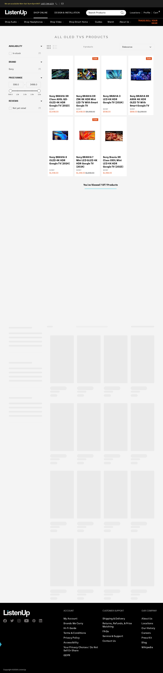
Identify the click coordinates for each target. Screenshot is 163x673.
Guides (98, 22)
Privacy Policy (72, 637)
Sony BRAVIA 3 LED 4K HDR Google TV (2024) (113, 99)
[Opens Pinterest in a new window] (34, 620)
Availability (15, 46)
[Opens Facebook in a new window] (6, 621)
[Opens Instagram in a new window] (20, 620)
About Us (124, 22)
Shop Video (56, 22)
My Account (70, 618)
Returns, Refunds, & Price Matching (117, 625)
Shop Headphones (33, 22)
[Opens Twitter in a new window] (13, 620)
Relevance (127, 47)
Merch (111, 22)
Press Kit (147, 637)
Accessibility (71, 642)
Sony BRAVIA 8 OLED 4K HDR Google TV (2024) (59, 160)
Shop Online (41, 12)
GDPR (67, 655)
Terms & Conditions (75, 633)
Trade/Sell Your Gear (147, 22)
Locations (135, 12)
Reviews (13, 101)
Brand (12, 62)
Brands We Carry (73, 623)
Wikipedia (147, 647)
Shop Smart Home (78, 22)
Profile (147, 12)
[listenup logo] (16, 12)
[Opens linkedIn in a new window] (42, 620)
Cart (155, 12)
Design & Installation (67, 12)
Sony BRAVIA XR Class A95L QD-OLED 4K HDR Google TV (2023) (59, 101)
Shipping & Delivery (114, 618)
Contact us (62, 3)
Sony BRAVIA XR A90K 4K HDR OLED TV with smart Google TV (139, 101)
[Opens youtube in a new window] (27, 620)
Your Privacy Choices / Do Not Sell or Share (81, 649)
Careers (146, 633)
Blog (144, 642)
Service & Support (113, 636)
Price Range (15, 78)
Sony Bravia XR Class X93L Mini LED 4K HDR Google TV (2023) (113, 162)
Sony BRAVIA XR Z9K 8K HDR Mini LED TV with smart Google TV (87, 101)
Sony (51, 109)
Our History (148, 628)
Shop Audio (11, 22)
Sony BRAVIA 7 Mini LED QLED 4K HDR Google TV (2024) (86, 162)
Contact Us (109, 641)
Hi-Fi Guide (70, 628)
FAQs (106, 631)
